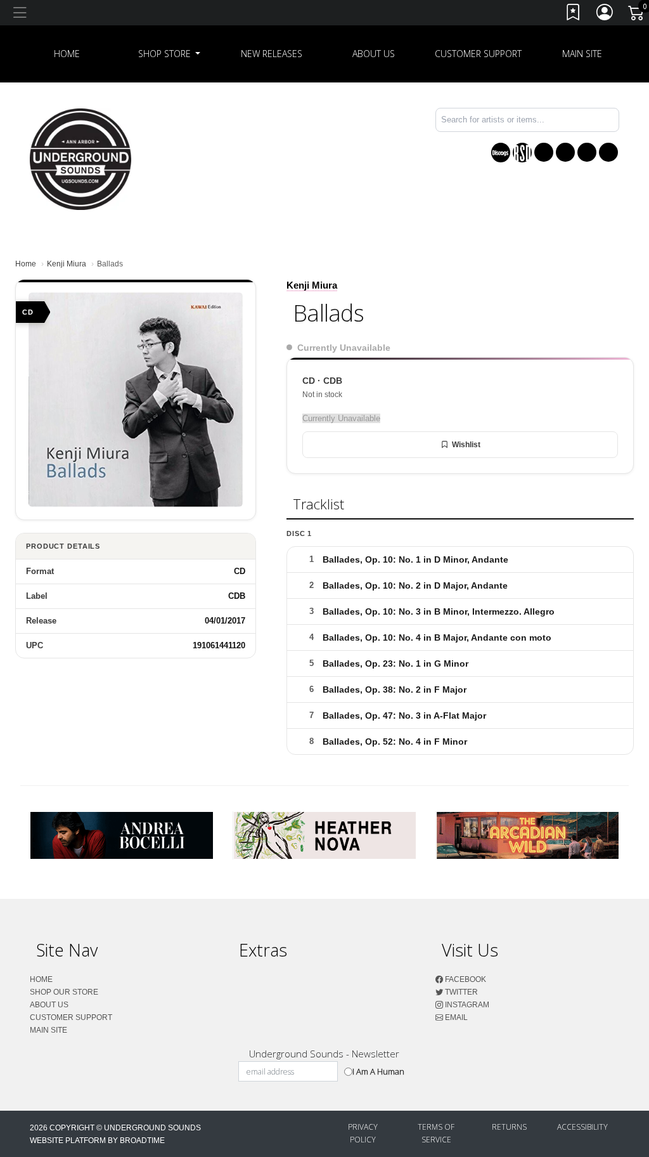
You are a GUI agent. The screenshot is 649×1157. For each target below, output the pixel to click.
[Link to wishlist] (573, 15)
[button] (169, 54)
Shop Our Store (64, 992)
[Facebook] (544, 152)
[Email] (608, 152)
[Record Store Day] (522, 152)
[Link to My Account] (605, 15)
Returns (509, 1126)
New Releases (271, 54)
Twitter (460, 992)
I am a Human (378, 1071)
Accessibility (582, 1126)
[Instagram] (587, 152)
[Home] (80, 158)
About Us (373, 54)
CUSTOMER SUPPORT (478, 54)
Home (25, 263)
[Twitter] (565, 152)
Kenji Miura (66, 263)
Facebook (464, 979)
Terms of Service (436, 1133)
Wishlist (466, 444)
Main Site (582, 54)
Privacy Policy (363, 1133)
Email (455, 1017)
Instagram (466, 1004)
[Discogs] (500, 152)
